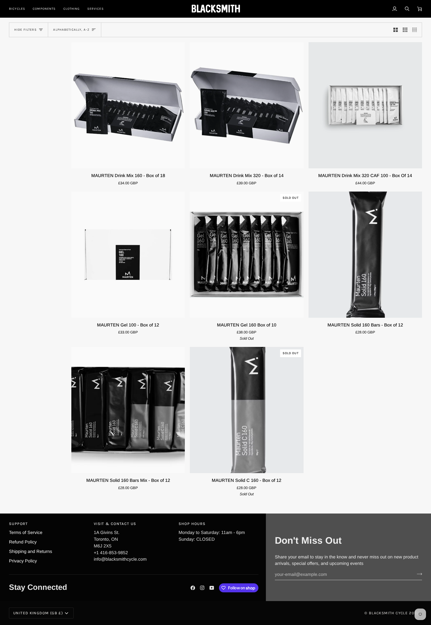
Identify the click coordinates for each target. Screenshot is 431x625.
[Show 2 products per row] (395, 30)
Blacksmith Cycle (388, 613)
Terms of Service (25, 532)
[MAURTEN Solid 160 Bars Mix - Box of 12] (128, 410)
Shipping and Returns (30, 551)
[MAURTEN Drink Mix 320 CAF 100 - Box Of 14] (365, 105)
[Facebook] (193, 588)
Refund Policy (23, 541)
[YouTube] (212, 588)
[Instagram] (202, 588)
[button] (19, 8)
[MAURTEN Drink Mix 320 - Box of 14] (246, 105)
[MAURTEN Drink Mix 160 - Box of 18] (128, 105)
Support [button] (18, 523)
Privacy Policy (23, 560)
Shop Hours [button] (192, 523)
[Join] (418, 574)
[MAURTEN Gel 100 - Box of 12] (128, 255)
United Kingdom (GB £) (38, 613)
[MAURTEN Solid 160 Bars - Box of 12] (365, 255)
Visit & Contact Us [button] (115, 523)
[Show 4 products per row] (416, 30)
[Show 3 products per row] (405, 30)
